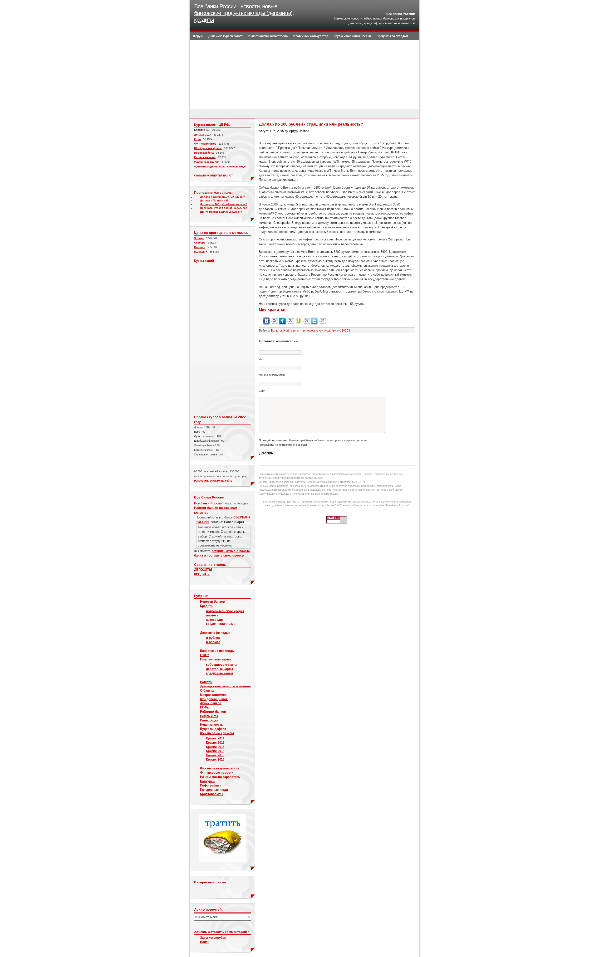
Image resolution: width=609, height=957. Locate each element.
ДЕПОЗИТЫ (203, 569)
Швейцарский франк (208, 148)
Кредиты (206, 606)
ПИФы (205, 707)
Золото (199, 238)
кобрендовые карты (221, 664)
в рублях (213, 638)
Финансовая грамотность (219, 768)
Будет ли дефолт (213, 729)
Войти (204, 942)
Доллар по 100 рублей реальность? (223, 204)
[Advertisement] (304, 75)
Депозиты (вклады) (215, 633)
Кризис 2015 (215, 755)
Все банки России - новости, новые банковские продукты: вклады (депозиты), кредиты (244, 13)
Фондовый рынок (214, 699)
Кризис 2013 (215, 747)
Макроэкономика (213, 695)
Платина (199, 247)
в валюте (213, 642)
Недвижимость (211, 724)
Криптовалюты (211, 794)
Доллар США (202, 134)
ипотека (212, 615)
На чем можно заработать (220, 777)
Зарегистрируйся (213, 937)
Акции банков (210, 703)
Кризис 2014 (215, 751)
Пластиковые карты (215, 659)
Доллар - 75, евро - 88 (214, 200)
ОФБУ (204, 655)
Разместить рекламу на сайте (213, 480)
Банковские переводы (217, 651)
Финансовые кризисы (217, 733)
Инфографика (210, 785)
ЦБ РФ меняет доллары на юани (221, 211)
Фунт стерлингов (205, 143)
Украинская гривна (206, 162)
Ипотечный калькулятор (310, 36)
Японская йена (204, 152)
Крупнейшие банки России (352, 36)
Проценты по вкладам (392, 36)
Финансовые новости (216, 772)
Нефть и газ (209, 716)
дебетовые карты (219, 669)
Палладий (200, 251)
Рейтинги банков (213, 711)
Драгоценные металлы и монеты (225, 686)
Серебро (200, 242)
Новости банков (212, 601)
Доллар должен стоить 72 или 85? (222, 196)
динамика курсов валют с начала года (220, 166)
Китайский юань (205, 157)
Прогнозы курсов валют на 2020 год (223, 207)
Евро (197, 139)
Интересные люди (214, 789)
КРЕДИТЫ (202, 574)
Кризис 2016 (215, 759)
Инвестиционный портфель (268, 36)
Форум (198, 36)
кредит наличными (221, 623)
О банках (207, 690)
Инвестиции (209, 720)
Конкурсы (207, 781)
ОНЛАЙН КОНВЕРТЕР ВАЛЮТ (213, 175)
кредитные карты (219, 673)
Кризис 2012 (215, 742)
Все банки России (208, 503)
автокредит (214, 619)
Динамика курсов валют (225, 36)
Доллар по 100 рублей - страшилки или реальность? (311, 124)
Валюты (206, 682)
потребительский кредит (225, 611)
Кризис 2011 (215, 738)
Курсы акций (204, 261)
